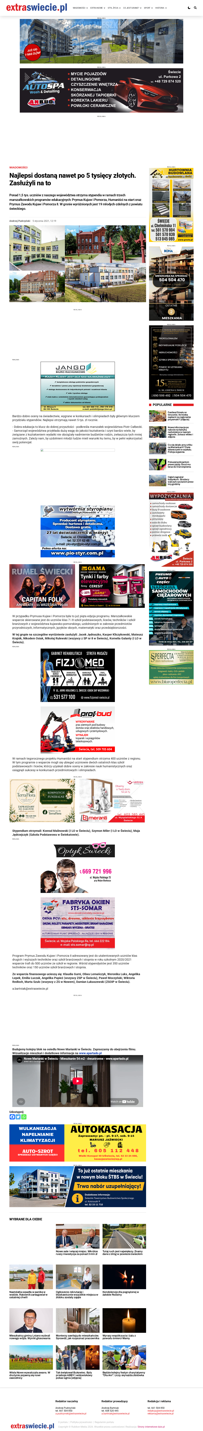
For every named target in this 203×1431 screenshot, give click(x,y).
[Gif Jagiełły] (101, 41)
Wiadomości (18, 167)
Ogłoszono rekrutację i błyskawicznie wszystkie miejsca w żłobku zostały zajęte (77, 1295)
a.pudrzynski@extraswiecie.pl (70, 1413)
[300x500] (171, 608)
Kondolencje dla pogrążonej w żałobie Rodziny (121, 1293)
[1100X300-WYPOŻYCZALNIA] (101, 90)
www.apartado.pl (90, 1053)
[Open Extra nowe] (104, 7)
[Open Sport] (152, 7)
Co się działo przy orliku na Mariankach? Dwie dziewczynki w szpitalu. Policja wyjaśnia (180, 448)
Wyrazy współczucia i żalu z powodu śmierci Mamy (119, 1337)
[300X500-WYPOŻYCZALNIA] (171, 530)
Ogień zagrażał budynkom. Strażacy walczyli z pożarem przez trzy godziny (180, 480)
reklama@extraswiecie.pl (161, 1413)
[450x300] (112, 586)
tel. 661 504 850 (63, 1410)
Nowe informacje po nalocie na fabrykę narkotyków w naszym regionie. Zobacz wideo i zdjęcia (180, 432)
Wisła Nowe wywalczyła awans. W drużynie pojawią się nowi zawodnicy (29, 1375)
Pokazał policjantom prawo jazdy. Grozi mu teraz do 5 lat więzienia (179, 464)
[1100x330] (77, 1186)
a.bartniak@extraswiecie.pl (116, 1413)
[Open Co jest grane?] (141, 7)
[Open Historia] (166, 7)
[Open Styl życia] (120, 7)
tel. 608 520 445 (110, 1410)
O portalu (63, 1422)
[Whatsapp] (23, 1116)
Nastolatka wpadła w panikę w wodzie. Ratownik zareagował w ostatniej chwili (28, 1295)
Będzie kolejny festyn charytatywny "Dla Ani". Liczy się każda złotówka (124, 1374)
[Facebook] (12, 1116)
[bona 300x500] (171, 284)
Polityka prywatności (81, 1422)
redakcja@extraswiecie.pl (161, 1410)
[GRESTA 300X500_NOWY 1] (171, 205)
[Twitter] (18, 1116)
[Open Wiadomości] (87, 7)
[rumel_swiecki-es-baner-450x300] (42, 586)
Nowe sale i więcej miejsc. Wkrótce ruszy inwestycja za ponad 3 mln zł (77, 1253)
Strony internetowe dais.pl (151, 1426)
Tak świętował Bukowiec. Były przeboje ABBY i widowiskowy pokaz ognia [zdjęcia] (74, 1375)
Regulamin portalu (104, 1422)
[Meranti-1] (112, 800)
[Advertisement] (101, 138)
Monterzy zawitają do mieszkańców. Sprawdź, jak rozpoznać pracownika (77, 1337)
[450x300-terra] (42, 800)
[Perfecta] (171, 667)
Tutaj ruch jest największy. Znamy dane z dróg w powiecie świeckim (123, 1253)
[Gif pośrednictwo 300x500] (171, 362)
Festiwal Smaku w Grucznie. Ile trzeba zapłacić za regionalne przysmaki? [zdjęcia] (179, 416)
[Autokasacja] (77, 1143)
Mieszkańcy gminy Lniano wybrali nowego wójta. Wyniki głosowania (29, 1337)
